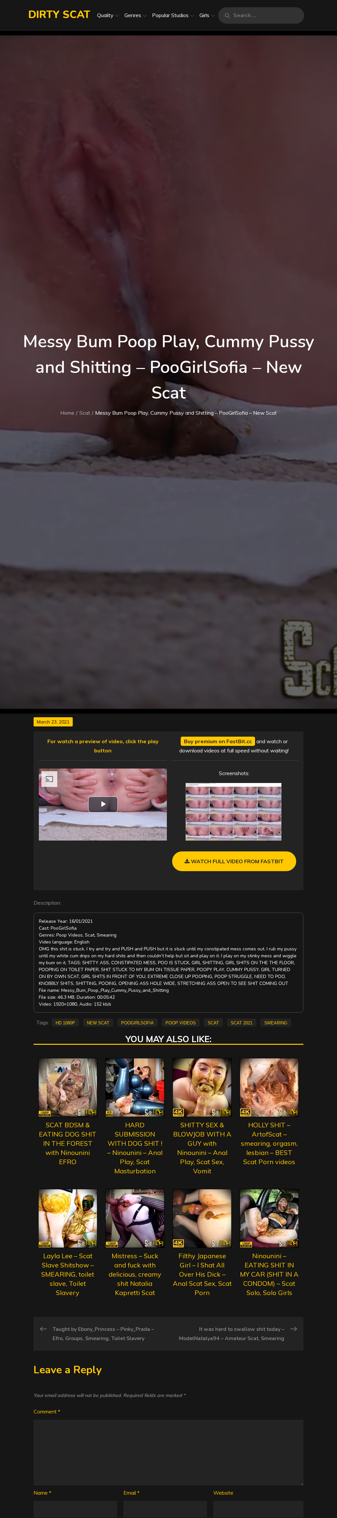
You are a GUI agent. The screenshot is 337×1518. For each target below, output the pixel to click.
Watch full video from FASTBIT (237, 861)
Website (223, 1492)
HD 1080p (65, 1022)
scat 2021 (241, 1022)
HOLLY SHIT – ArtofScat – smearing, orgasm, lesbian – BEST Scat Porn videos (269, 1143)
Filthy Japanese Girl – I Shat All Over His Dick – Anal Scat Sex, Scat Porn (202, 1274)
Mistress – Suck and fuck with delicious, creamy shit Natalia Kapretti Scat (135, 1274)
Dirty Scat (59, 15)
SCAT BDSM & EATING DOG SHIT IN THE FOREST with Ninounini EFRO (67, 1143)
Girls (204, 15)
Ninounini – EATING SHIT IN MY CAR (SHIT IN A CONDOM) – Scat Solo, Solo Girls (269, 1274)
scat (213, 1022)
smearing (275, 1022)
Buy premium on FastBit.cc (218, 741)
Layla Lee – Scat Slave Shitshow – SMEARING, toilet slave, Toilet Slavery (67, 1274)
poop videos (181, 1022)
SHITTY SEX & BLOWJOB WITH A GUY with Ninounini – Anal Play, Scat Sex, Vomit (202, 1148)
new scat (98, 1022)
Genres (132, 15)
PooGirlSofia (137, 1022)
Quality (105, 15)
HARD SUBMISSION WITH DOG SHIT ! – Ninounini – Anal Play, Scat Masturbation (135, 1148)
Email (131, 1492)
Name (42, 1492)
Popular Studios (170, 15)
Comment (47, 1411)
